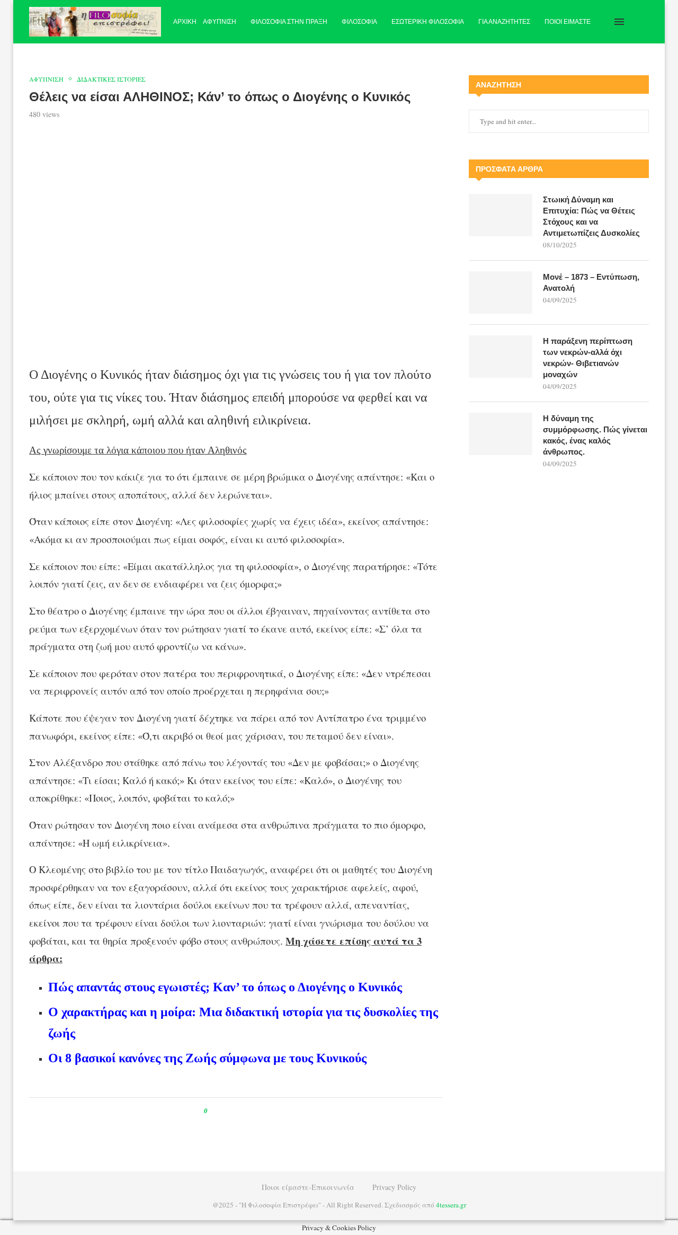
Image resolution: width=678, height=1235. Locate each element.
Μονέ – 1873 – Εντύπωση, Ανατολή (591, 282)
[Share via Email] (260, 1111)
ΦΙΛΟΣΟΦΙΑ (359, 21)
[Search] (643, 22)
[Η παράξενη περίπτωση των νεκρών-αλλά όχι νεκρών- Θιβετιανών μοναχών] (500, 356)
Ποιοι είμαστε (568, 21)
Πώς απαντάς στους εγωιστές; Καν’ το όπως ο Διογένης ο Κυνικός (225, 987)
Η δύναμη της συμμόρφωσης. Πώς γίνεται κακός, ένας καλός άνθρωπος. (595, 435)
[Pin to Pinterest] (240, 1111)
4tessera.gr (451, 1205)
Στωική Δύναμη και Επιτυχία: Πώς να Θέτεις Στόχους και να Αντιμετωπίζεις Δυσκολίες (591, 216)
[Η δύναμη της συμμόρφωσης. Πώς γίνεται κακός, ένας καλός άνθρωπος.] (500, 434)
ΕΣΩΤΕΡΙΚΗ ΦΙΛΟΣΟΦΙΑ (427, 21)
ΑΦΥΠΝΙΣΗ (219, 21)
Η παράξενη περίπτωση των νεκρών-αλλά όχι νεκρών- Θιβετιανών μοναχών (587, 357)
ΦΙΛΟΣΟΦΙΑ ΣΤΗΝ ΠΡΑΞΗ (289, 21)
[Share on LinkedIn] (250, 1111)
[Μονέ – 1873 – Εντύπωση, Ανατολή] (500, 292)
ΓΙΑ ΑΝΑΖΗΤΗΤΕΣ (504, 21)
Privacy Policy (394, 1187)
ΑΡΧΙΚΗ (185, 21)
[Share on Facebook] (225, 1111)
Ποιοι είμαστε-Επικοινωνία (308, 1187)
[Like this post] (213, 1111)
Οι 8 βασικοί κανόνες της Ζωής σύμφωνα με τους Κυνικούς (207, 1058)
